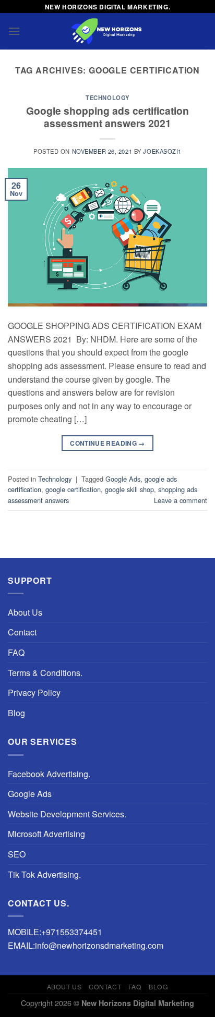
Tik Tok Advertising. (44, 874)
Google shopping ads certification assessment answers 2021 (107, 117)
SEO (17, 854)
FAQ (16, 652)
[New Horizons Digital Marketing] (107, 31)
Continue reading (107, 443)
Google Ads (122, 479)
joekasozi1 (162, 151)
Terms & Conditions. (45, 673)
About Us (25, 612)
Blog (16, 713)
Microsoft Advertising (46, 834)
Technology (107, 97)
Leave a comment (180, 500)
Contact (22, 632)
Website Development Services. (67, 814)
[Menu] (14, 31)
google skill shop (129, 489)
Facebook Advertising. (49, 774)
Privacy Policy (34, 693)
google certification (73, 489)
